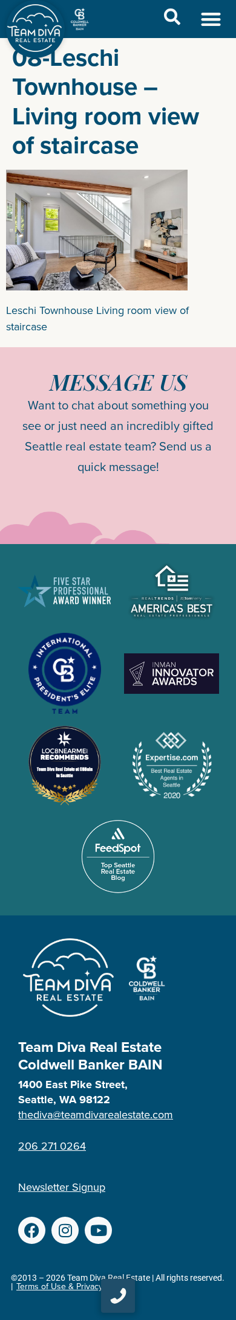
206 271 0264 (52, 1146)
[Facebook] (31, 1230)
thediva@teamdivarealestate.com (95, 1115)
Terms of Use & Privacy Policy (71, 1286)
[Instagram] (65, 1230)
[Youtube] (98, 1230)
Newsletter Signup (61, 1187)
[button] (211, 19)
